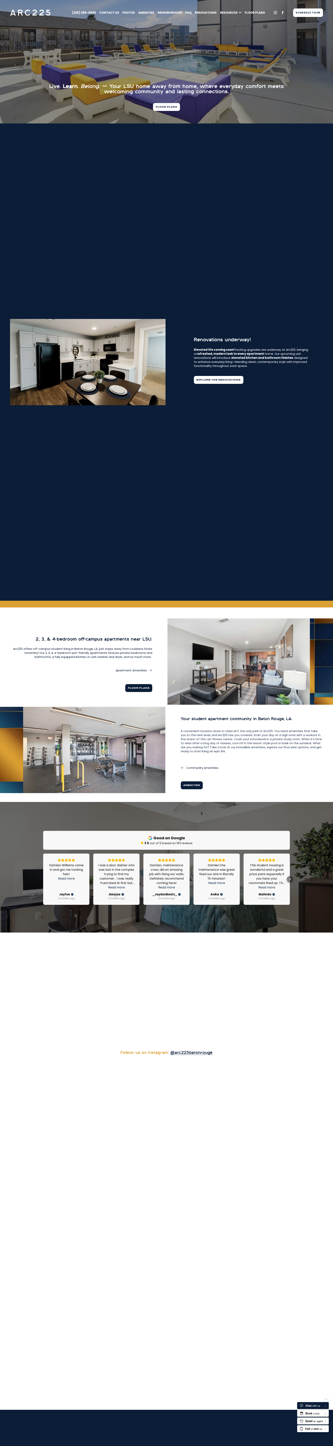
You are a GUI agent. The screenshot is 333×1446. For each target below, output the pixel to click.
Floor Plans (255, 13)
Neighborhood (170, 13)
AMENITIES (191, 785)
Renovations (206, 13)
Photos (128, 13)
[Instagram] (275, 13)
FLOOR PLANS (166, 107)
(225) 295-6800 (84, 13)
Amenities (146, 13)
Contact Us (109, 13)
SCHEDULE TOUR (308, 12)
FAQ (188, 13)
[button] (43, 879)
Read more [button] (66, 878)
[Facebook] (283, 13)
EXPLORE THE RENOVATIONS (218, 380)
